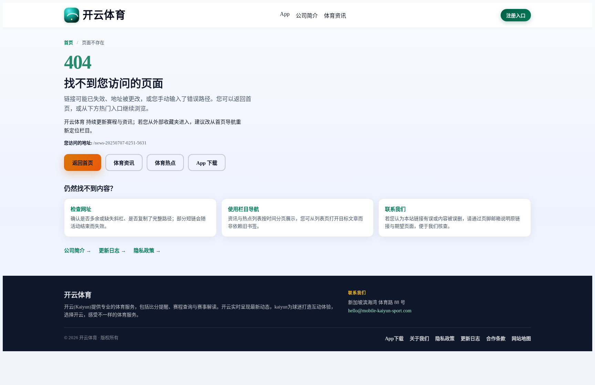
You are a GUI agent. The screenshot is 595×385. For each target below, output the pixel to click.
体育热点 (165, 163)
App (285, 14)
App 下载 (206, 163)
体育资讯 (335, 16)
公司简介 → (77, 250)
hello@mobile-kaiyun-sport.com (379, 310)
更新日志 (470, 338)
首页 (68, 42)
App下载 (394, 338)
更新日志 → (112, 250)
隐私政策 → (147, 250)
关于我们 (419, 338)
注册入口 (515, 15)
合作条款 (495, 338)
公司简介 (307, 16)
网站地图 (521, 338)
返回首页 (82, 163)
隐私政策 (445, 338)
